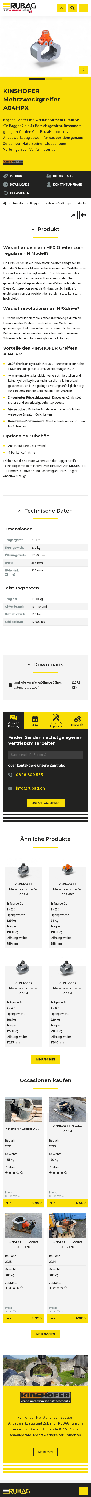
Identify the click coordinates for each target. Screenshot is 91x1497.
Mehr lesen (45, 1452)
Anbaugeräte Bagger (59, 203)
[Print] (83, 215)
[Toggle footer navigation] (83, 1491)
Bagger (34, 203)
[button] (87, 70)
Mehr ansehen (45, 1059)
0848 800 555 (29, 774)
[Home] (4, 203)
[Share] (73, 215)
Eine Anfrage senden (45, 803)
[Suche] (72, 8)
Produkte (18, 203)
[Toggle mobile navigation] (83, 8)
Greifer (82, 203)
